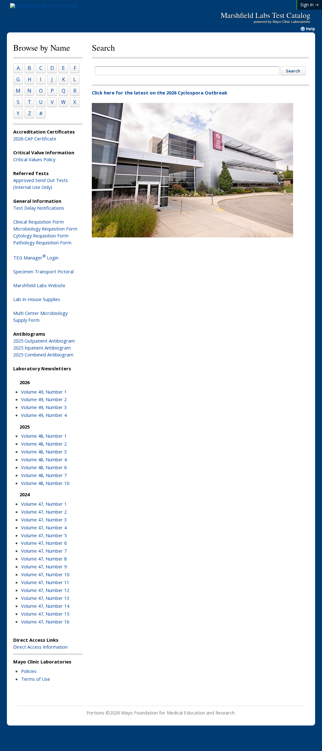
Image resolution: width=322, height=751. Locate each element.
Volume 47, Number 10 (45, 574)
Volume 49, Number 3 (44, 407)
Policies (28, 671)
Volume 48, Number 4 (44, 459)
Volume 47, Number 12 (45, 590)
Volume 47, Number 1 (44, 504)
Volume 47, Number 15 (45, 614)
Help (310, 28)
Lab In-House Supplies (36, 299)
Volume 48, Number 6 (44, 467)
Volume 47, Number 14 (45, 606)
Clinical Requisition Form (38, 222)
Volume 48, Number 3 (44, 451)
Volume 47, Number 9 (44, 566)
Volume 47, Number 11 (45, 582)
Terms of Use (35, 679)
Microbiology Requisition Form (45, 228)
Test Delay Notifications (38, 208)
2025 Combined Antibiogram (43, 354)
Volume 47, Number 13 (45, 598)
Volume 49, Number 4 (44, 415)
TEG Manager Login (35, 257)
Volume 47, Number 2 (44, 512)
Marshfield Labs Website (39, 285)
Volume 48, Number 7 (44, 475)
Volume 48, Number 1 (44, 436)
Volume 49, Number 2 (44, 399)
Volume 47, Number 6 (44, 543)
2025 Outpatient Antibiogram (44, 341)
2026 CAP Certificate (34, 138)
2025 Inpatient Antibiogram (42, 347)
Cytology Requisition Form (41, 235)
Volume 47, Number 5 (44, 535)
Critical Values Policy (34, 159)
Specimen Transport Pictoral (43, 271)
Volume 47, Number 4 (44, 527)
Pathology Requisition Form (42, 242)
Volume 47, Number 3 (44, 519)
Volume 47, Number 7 (44, 551)
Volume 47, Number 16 (45, 621)
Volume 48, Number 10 (45, 483)
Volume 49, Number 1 (44, 392)
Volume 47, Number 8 (44, 558)
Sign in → (309, 5)
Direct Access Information (40, 647)
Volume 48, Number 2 (44, 444)
